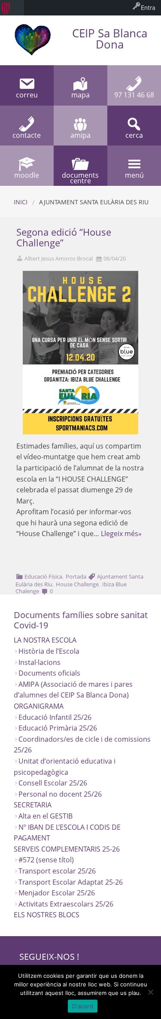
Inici (20, 202)
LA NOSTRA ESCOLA (45, 640)
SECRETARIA (33, 805)
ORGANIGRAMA (39, 706)
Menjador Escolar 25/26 (56, 893)
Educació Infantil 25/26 (54, 717)
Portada (76, 576)
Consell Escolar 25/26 (52, 783)
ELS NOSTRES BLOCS (46, 914)
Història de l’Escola (48, 651)
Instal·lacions (39, 662)
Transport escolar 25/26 (57, 871)
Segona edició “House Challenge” (63, 237)
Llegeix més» (121, 533)
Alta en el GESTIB (45, 816)
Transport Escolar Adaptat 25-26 (70, 882)
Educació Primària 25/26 (57, 728)
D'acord (82, 1006)
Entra (148, 7)
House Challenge (77, 584)
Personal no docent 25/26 (60, 794)
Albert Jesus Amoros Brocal (58, 258)
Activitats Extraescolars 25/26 (65, 904)
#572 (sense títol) (46, 859)
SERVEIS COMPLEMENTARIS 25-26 (67, 849)
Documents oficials (49, 673)
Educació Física (43, 576)
